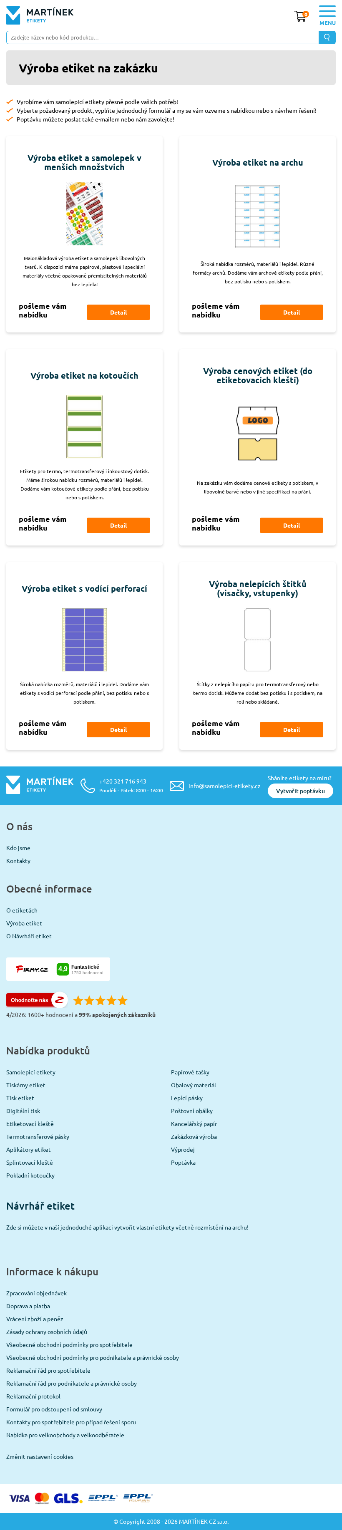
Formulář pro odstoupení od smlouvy (54, 1409)
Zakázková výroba (194, 1136)
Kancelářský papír (194, 1123)
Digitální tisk (23, 1110)
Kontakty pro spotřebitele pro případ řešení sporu (71, 1422)
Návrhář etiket (40, 1205)
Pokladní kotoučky (30, 1175)
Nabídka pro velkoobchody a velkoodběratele (65, 1434)
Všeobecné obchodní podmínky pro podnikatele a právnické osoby (92, 1357)
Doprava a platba (28, 1305)
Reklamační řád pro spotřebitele (48, 1370)
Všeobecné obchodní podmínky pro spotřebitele (69, 1344)
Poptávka (183, 1162)
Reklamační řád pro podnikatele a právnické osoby (71, 1383)
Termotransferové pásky (37, 1136)
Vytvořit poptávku (300, 791)
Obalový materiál (193, 1085)
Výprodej (183, 1149)
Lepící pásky (187, 1097)
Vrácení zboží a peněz (34, 1318)
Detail (118, 312)
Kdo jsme (18, 847)
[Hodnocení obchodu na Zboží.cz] (37, 1005)
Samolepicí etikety (30, 1072)
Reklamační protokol (33, 1396)
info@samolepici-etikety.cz (225, 785)
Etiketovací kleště (30, 1123)
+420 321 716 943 (131, 785)
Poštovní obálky (192, 1110)
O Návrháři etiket (29, 936)
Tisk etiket (20, 1097)
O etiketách (22, 910)
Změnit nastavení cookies (39, 1456)
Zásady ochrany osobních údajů (46, 1331)
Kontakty (18, 860)
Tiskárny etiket (25, 1085)
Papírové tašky (190, 1072)
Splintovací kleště (29, 1162)
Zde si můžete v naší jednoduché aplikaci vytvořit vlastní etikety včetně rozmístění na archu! (127, 1227)
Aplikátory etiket (28, 1149)
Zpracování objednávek (36, 1293)
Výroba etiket (24, 923)
